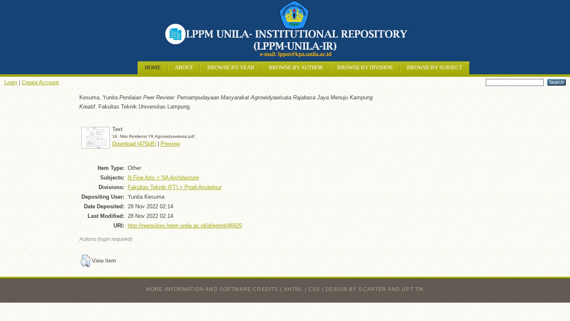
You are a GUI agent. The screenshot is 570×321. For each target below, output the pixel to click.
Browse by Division (365, 68)
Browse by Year (231, 68)
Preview (170, 144)
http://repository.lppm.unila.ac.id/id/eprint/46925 (185, 225)
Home (153, 68)
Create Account (40, 82)
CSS (314, 289)
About (184, 68)
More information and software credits (212, 289)
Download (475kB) (134, 144)
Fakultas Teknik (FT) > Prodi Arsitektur (175, 187)
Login (10, 82)
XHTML (293, 289)
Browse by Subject (434, 68)
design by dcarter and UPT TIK (374, 289)
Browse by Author (296, 68)
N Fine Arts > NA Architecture (163, 177)
